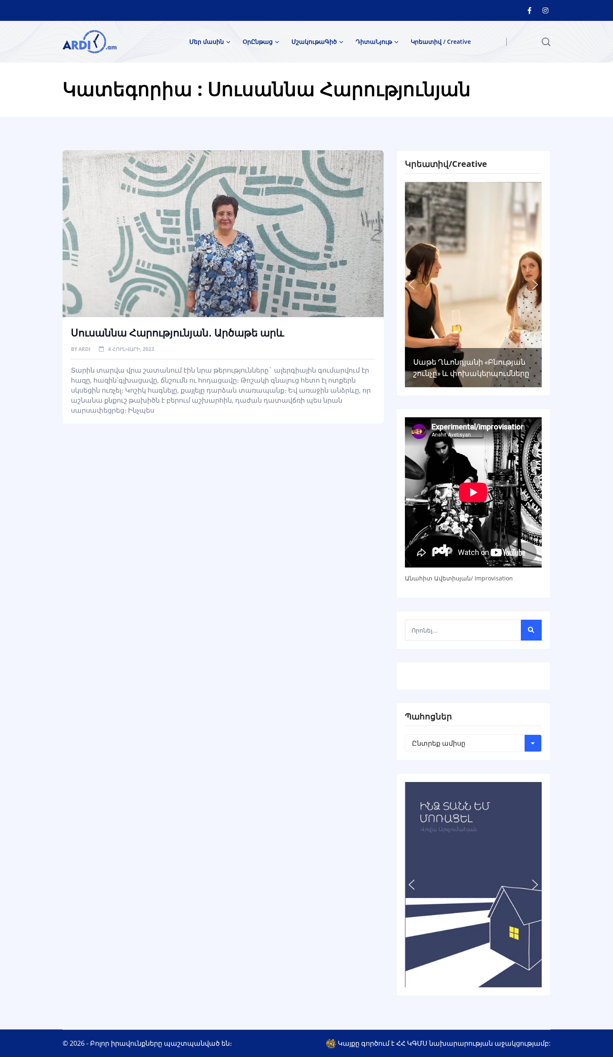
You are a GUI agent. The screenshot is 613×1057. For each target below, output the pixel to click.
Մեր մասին (206, 41)
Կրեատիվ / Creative (441, 41)
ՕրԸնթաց (258, 41)
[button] (411, 284)
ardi (84, 349)
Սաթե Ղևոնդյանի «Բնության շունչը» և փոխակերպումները (471, 368)
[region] (473, 284)
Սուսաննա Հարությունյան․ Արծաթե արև (177, 332)
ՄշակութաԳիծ (314, 41)
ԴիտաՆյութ (374, 41)
